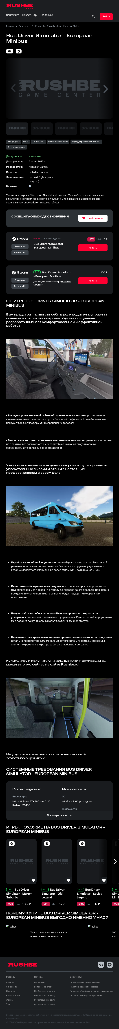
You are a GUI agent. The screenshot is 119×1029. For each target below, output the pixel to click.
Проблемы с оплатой (44, 991)
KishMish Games (38, 167)
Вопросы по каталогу (44, 995)
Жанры (9, 999)
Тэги (8, 1004)
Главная (10, 26)
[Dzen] (110, 965)
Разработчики (13, 995)
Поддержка (39, 982)
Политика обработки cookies (84, 986)
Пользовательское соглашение (85, 982)
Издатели (10, 991)
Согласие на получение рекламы (86, 995)
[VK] (101, 965)
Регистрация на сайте (44, 999)
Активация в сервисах (45, 1004)
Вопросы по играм (43, 986)
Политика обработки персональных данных (91, 991)
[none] (93, 17)
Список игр (24, 26)
